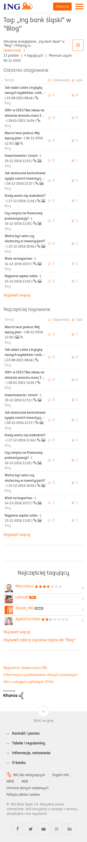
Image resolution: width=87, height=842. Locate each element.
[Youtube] (43, 829)
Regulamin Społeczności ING (25, 667)
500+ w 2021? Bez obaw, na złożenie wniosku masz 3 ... (24, 115)
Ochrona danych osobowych (27, 788)
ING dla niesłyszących (29, 775)
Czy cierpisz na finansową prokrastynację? (23, 218)
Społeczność (12, 50)
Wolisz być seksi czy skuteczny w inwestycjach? (25, 241)
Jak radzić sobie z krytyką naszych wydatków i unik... (25, 92)
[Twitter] (30, 829)
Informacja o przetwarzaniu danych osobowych (40, 674)
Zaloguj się (62, 6)
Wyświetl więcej (16, 295)
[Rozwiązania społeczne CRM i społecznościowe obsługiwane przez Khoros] (13, 694)
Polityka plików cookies (23, 794)
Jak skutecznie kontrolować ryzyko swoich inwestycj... (25, 178)
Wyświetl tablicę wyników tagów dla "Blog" (39, 639)
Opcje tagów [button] (78, 45)
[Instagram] (56, 829)
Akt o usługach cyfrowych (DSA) (28, 681)
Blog (8, 103)
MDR (25, 781)
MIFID (10, 781)
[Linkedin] (69, 829)
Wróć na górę (44, 721)
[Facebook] (17, 829)
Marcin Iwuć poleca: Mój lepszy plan (24, 138)
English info (60, 775)
